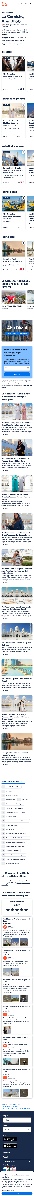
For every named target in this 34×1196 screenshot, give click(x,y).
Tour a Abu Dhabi (7, 1108)
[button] (14, 74)
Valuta (5, 1125)
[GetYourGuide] (4, 3)
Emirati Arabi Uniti (14, 1104)
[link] (14, 74)
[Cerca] (13, 3)
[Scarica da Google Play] (10, 1139)
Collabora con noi (9, 1161)
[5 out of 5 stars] (17, 923)
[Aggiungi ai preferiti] (23, 58)
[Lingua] (26, 3)
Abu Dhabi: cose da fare (9, 1106)
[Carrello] (22, 4)
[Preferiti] (18, 4)
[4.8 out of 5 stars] (17, 909)
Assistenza (6, 1153)
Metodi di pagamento (10, 1165)
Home (3, 1104)
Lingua (5, 1116)
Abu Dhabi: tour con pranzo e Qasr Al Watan (15, 1039)
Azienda (5, 1157)
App (4, 1135)
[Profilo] (30, 4)
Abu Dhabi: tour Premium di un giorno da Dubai (16, 920)
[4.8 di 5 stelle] (7, 37)
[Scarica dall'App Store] (10, 1146)
